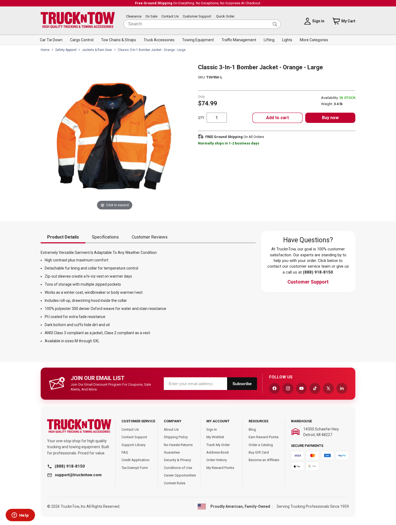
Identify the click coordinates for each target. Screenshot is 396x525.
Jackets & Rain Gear (97, 50)
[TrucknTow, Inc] (79, 426)
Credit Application (135, 460)
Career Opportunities (180, 475)
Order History (216, 460)
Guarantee (172, 452)
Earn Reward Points (264, 437)
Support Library (133, 445)
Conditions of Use (178, 468)
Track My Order (218, 445)
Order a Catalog (261, 445)
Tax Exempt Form (134, 468)
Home (45, 50)
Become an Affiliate (264, 460)
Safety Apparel (66, 50)
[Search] (275, 24)
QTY (201, 118)
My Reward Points (220, 468)
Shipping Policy (176, 437)
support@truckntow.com (78, 474)
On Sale (151, 17)
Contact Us (170, 17)
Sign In (211, 429)
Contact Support (134, 437)
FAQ (124, 452)
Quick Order (225, 17)
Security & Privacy (177, 460)
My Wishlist (215, 437)
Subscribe (242, 383)
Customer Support (197, 17)
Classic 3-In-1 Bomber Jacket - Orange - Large (152, 50)
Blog (252, 429)
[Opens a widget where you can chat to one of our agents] (20, 515)
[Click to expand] (115, 137)
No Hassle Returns (178, 445)
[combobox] (202, 24)
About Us (171, 429)
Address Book (217, 452)
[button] (51, 40)
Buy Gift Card (259, 452)
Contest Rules (174, 483)
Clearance (133, 17)
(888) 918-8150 (70, 466)
